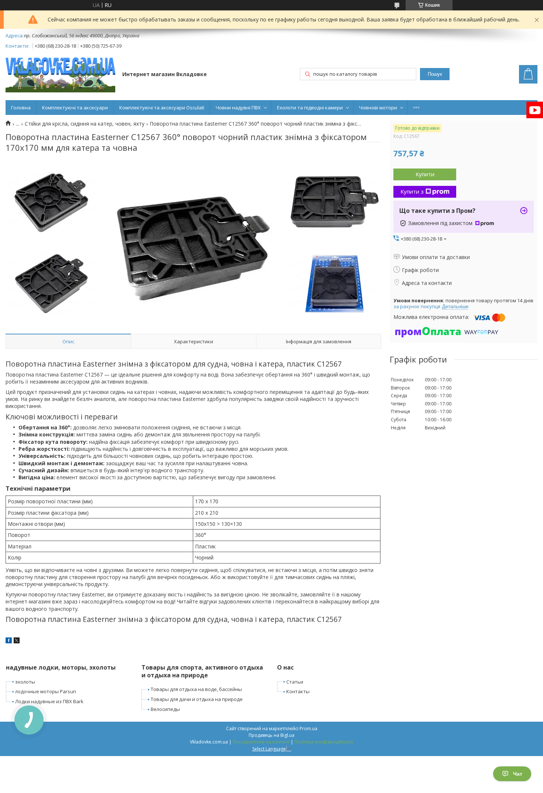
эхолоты (25, 681)
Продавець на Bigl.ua (271, 735)
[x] (17, 641)
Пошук (435, 74)
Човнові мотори (378, 107)
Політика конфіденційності (323, 742)
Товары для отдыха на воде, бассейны (196, 689)
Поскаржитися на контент (261, 742)
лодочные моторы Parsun (45, 691)
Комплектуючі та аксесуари (75, 107)
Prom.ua (308, 728)
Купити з (412, 191)
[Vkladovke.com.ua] (60, 75)
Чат (517, 774)
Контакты (298, 691)
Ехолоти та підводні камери (310, 107)
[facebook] (9, 641)
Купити (425, 174)
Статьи (294, 681)
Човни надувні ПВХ (238, 107)
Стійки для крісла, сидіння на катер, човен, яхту (84, 123)
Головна (21, 107)
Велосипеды (165, 709)
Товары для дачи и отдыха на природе (197, 699)
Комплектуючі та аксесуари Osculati (161, 107)
